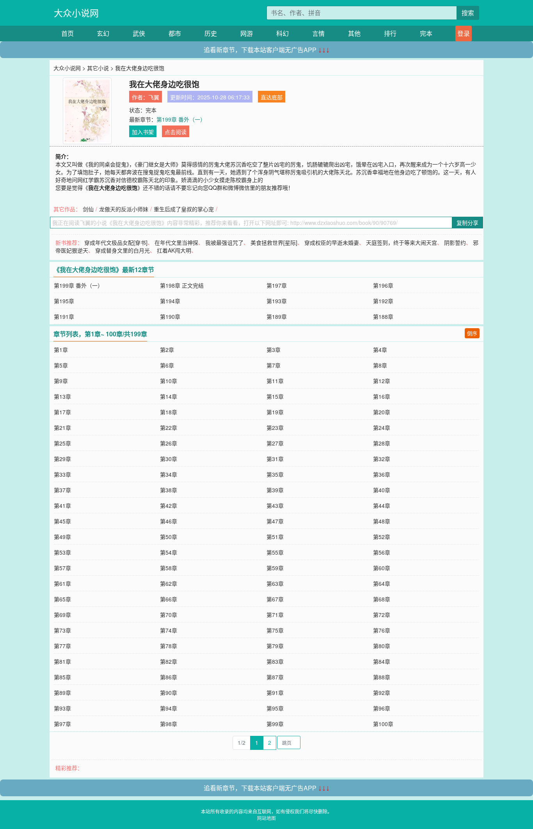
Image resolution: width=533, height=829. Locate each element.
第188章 (383, 316)
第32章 (381, 459)
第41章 (62, 505)
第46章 (168, 521)
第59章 (275, 568)
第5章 (61, 365)
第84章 (381, 661)
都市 (175, 33)
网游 (246, 33)
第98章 (168, 724)
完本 (426, 33)
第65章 (62, 599)
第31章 (275, 459)
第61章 (62, 583)
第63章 (275, 583)
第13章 (62, 396)
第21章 (62, 427)
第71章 (275, 615)
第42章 (168, 505)
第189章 (276, 316)
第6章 (167, 365)
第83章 (275, 661)
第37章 (62, 490)
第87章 (275, 677)
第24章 (381, 427)
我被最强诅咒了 (224, 242)
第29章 (62, 459)
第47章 (275, 521)
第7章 (273, 365)
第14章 (168, 396)
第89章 (62, 692)
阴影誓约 (455, 242)
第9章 (61, 381)
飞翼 (153, 97)
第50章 (168, 537)
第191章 (64, 316)
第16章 (381, 396)
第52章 (381, 537)
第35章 (275, 474)
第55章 (275, 552)
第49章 (62, 537)
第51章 (275, 537)
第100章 (383, 724)
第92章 (381, 692)
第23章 (275, 427)
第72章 (381, 615)
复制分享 (467, 222)
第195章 (64, 301)
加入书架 (143, 132)
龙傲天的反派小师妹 (123, 209)
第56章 (381, 552)
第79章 (275, 646)
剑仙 (88, 209)
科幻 (282, 33)
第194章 (170, 301)
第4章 (380, 350)
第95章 (275, 708)
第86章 (168, 677)
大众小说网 (76, 12)
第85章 (62, 677)
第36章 (381, 474)
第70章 (168, 615)
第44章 (381, 505)
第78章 (168, 646)
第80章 (381, 646)
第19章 (275, 412)
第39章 (275, 490)
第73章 (62, 630)
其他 (354, 33)
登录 (463, 33)
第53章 (62, 552)
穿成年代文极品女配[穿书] (115, 242)
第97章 (62, 724)
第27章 (275, 443)
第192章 (383, 301)
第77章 (62, 646)
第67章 (275, 599)
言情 (318, 33)
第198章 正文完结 (182, 285)
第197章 (276, 285)
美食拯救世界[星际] (274, 242)
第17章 (62, 412)
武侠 (139, 33)
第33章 (62, 474)
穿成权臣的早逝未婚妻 (331, 242)
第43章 (275, 505)
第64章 (381, 583)
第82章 (168, 661)
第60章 (381, 568)
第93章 (62, 708)
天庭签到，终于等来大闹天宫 (401, 242)
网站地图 (266, 818)
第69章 (62, 615)
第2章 (167, 350)
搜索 (468, 12)
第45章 (62, 521)
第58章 (168, 568)
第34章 (168, 474)
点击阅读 (176, 132)
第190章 (170, 316)
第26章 (168, 443)
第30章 (168, 459)
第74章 (168, 630)
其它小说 (98, 68)
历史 (210, 33)
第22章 (168, 427)
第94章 (168, 708)
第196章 (383, 285)
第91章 (275, 692)
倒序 (472, 333)
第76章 (381, 630)
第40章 (381, 490)
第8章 (380, 365)
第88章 (381, 677)
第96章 (381, 708)
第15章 (275, 396)
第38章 (168, 490)
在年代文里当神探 (176, 242)
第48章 (381, 521)
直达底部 (271, 97)
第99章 (275, 724)
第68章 (381, 599)
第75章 (275, 630)
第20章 (381, 412)
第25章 (62, 443)
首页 (67, 33)
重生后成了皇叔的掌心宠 (184, 209)
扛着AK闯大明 (174, 250)
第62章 (168, 583)
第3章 (273, 350)
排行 (390, 33)
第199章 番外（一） (181, 119)
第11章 (275, 381)
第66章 (168, 599)
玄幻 (103, 33)
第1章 (61, 350)
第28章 (381, 443)
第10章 (168, 381)
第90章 (168, 692)
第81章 (62, 661)
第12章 (381, 381)
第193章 (276, 301)
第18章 (168, 412)
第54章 (168, 552)
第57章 (62, 568)
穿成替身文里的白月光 (122, 250)
